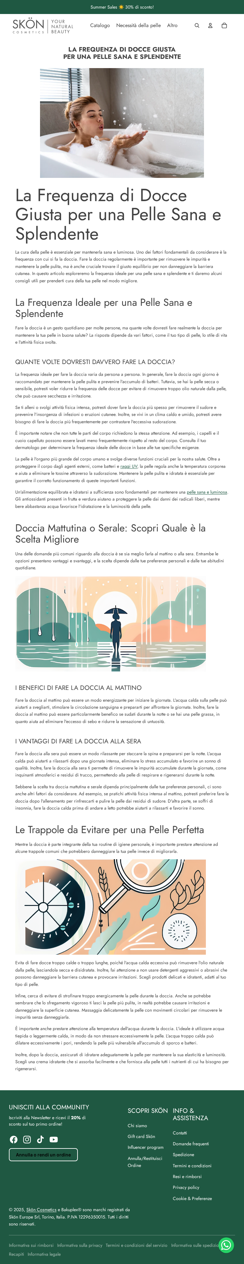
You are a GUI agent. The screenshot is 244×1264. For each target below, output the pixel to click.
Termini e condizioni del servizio (136, 1245)
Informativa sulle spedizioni (196, 1245)
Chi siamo (137, 1125)
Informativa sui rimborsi (31, 1245)
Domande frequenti (191, 1144)
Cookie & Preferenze (192, 1198)
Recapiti (16, 1254)
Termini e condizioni (192, 1165)
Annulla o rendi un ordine (43, 1154)
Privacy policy (186, 1187)
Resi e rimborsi (187, 1176)
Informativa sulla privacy (79, 1245)
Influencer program (146, 1147)
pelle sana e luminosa (207, 492)
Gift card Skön (141, 1136)
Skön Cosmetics (41, 1209)
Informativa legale (44, 1254)
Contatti (180, 1133)
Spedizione (183, 1154)
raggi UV (128, 466)
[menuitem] (100, 25)
